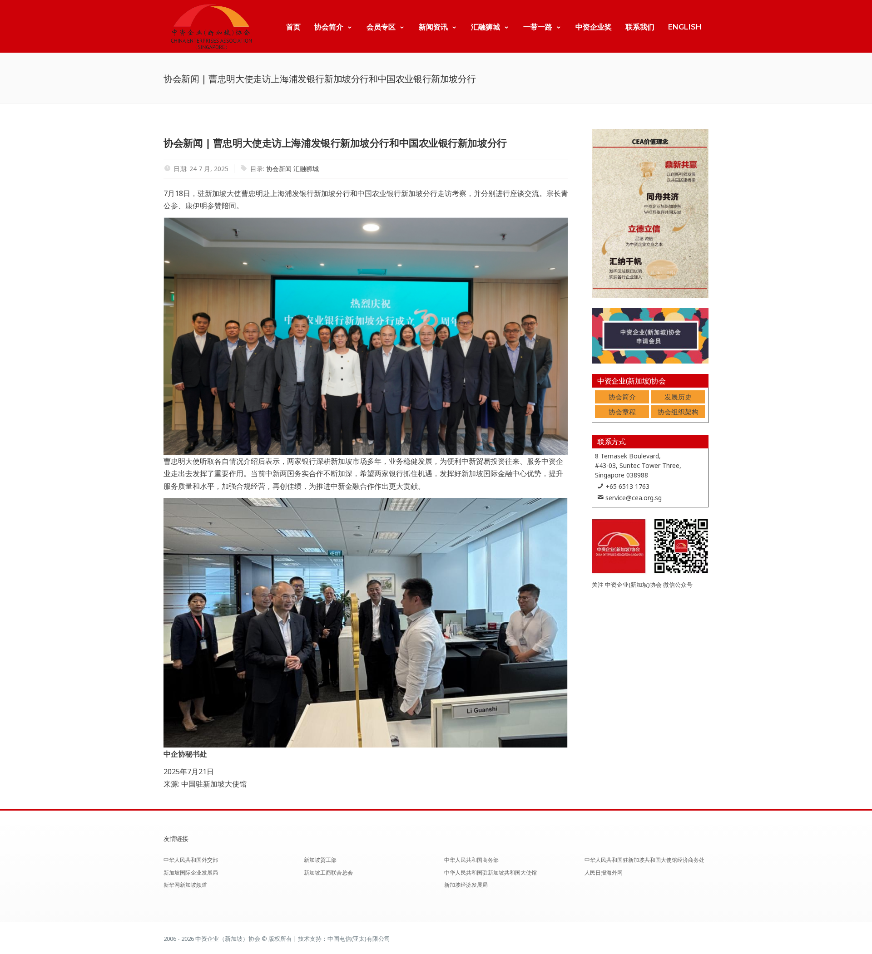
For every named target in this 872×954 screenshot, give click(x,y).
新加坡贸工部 (320, 860)
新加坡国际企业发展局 (191, 872)
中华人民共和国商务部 (471, 860)
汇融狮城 (485, 27)
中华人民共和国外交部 (191, 860)
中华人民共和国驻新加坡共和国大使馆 (490, 872)
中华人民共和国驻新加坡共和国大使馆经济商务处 (644, 860)
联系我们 (639, 27)
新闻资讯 (433, 27)
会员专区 (381, 27)
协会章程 (622, 411)
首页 (293, 27)
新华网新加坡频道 (185, 885)
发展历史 (678, 396)
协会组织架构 (678, 411)
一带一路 (537, 27)
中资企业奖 (593, 27)
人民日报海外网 (604, 872)
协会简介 (328, 27)
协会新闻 (279, 168)
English (685, 27)
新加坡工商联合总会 (328, 872)
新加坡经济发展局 (466, 885)
